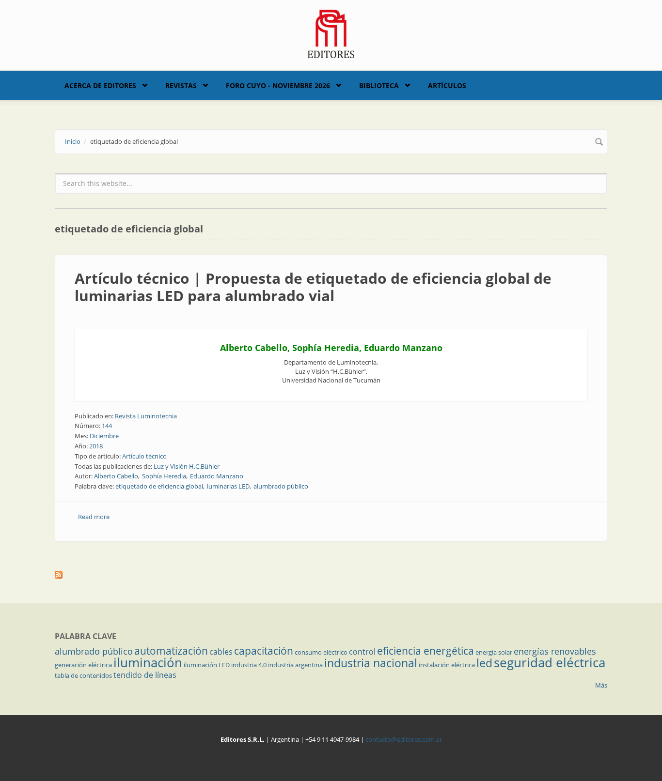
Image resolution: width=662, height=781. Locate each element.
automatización (171, 651)
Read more (94, 516)
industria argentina (295, 664)
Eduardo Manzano (216, 476)
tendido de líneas (144, 675)
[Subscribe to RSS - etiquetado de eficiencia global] (331, 575)
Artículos (447, 85)
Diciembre (104, 435)
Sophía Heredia (164, 476)
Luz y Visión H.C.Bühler (187, 466)
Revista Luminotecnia (146, 416)
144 (107, 425)
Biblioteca (379, 85)
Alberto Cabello (116, 476)
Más (601, 685)
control (362, 651)
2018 (96, 446)
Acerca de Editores (100, 85)
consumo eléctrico (321, 652)
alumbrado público (280, 486)
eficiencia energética (425, 651)
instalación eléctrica (447, 664)
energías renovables (555, 651)
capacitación (263, 651)
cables (221, 651)
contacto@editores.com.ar (403, 739)
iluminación (147, 662)
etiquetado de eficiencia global (159, 486)
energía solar (493, 652)
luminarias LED (228, 486)
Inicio (72, 141)
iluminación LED (207, 664)
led (484, 663)
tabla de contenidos (83, 675)
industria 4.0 (249, 664)
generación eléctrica (83, 664)
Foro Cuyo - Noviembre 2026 (278, 85)
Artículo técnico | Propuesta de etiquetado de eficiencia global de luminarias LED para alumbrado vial (313, 287)
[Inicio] (331, 33)
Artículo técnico (144, 456)
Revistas (181, 85)
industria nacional (370, 663)
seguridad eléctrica (549, 662)
